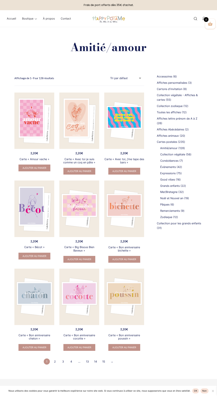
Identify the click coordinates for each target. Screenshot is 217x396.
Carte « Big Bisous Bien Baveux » (79, 248)
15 (103, 361)
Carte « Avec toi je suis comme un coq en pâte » (79, 160)
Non (204, 390)
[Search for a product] (195, 18)
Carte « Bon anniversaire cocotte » (79, 337)
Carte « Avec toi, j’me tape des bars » (124, 160)
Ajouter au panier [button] (34, 167)
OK (195, 390)
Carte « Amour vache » (34, 159)
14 (95, 361)
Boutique (27, 18)
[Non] (212, 391)
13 (87, 361)
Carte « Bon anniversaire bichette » (124, 249)
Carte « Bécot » (34, 247)
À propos (49, 18)
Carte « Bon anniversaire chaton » (34, 337)
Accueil (11, 18)
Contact (66, 18)
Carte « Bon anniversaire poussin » (124, 337)
